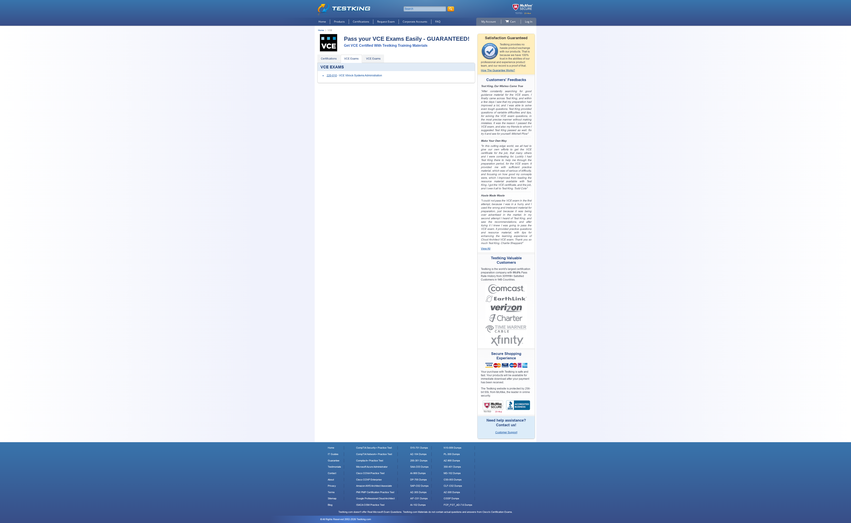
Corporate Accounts (415, 21)
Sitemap (332, 498)
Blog (330, 505)
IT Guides (333, 454)
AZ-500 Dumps (452, 492)
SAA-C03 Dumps (419, 466)
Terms (331, 492)
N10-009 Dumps (452, 447)
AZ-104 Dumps (418, 454)
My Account (488, 21)
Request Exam (386, 21)
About (331, 479)
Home (322, 21)
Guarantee (333, 460)
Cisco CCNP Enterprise (369, 479)
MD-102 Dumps (452, 473)
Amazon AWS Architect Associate (374, 485)
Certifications (361, 21)
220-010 (332, 75)
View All (485, 248)
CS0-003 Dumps (453, 479)
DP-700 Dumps (418, 479)
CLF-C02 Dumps (453, 485)
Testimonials (334, 466)
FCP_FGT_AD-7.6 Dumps (458, 505)
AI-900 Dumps (418, 473)
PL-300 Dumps (452, 454)
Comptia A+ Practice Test (369, 460)
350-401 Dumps (452, 466)
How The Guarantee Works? (498, 70)
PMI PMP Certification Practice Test (375, 492)
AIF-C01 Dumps (419, 498)
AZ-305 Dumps (418, 492)
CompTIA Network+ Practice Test (374, 454)
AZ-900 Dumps (452, 460)
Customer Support (506, 432)
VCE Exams (351, 58)
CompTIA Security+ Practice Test (374, 447)
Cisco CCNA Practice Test (370, 473)
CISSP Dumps (451, 498)
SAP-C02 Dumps (419, 485)
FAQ (437, 21)
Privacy (332, 485)
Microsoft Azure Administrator (372, 466)
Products (339, 21)
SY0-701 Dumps (419, 447)
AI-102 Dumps (418, 505)
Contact (332, 473)
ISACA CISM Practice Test (370, 505)
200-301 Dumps (418, 460)
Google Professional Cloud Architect (375, 498)
